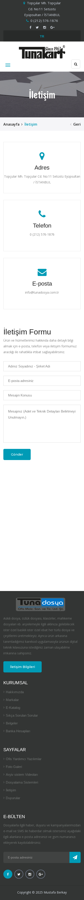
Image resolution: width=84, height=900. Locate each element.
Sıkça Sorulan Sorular (22, 715)
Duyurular (13, 798)
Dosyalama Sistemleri (22, 782)
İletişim (11, 790)
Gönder (17, 454)
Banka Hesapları (18, 731)
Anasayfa (11, 124)
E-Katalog (13, 707)
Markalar (12, 700)
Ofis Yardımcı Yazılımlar (23, 759)
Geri (77, 124)
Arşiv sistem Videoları (22, 774)
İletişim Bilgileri (22, 667)
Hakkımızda (15, 692)
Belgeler (12, 723)
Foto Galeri (14, 767)
